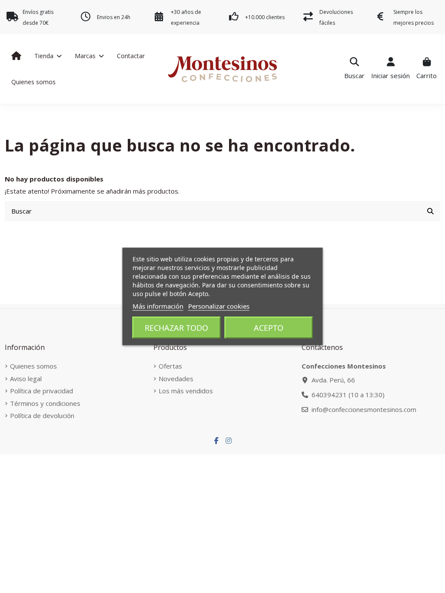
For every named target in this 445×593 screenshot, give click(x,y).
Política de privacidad (41, 390)
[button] (48, 56)
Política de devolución (42, 415)
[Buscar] (430, 211)
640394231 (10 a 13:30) (348, 394)
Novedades (176, 378)
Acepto (268, 328)
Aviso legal (26, 378)
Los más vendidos (186, 390)
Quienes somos (33, 366)
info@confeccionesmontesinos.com (364, 409)
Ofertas (170, 366)
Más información (158, 306)
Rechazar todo (176, 328)
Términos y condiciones (45, 403)
